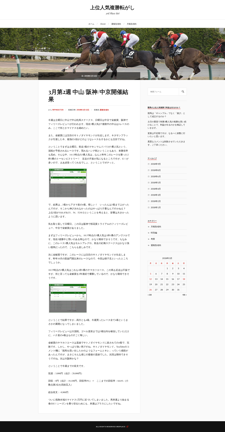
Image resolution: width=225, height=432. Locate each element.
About (103, 23)
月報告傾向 (132, 23)
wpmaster (58, 110)
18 (184, 279)
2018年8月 (156, 170)
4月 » (185, 295)
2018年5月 (156, 182)
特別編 (154, 232)
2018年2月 (156, 201)
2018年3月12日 (83, 110)
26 (150, 289)
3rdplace (120, 427)
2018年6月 (156, 176)
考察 (153, 239)
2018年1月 (156, 207)
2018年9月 (156, 164)
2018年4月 (156, 188)
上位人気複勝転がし (112, 7)
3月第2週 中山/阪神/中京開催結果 (88, 95)
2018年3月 (156, 195)
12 (150, 279)
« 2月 (150, 295)
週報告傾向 (116, 23)
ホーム (91, 23)
